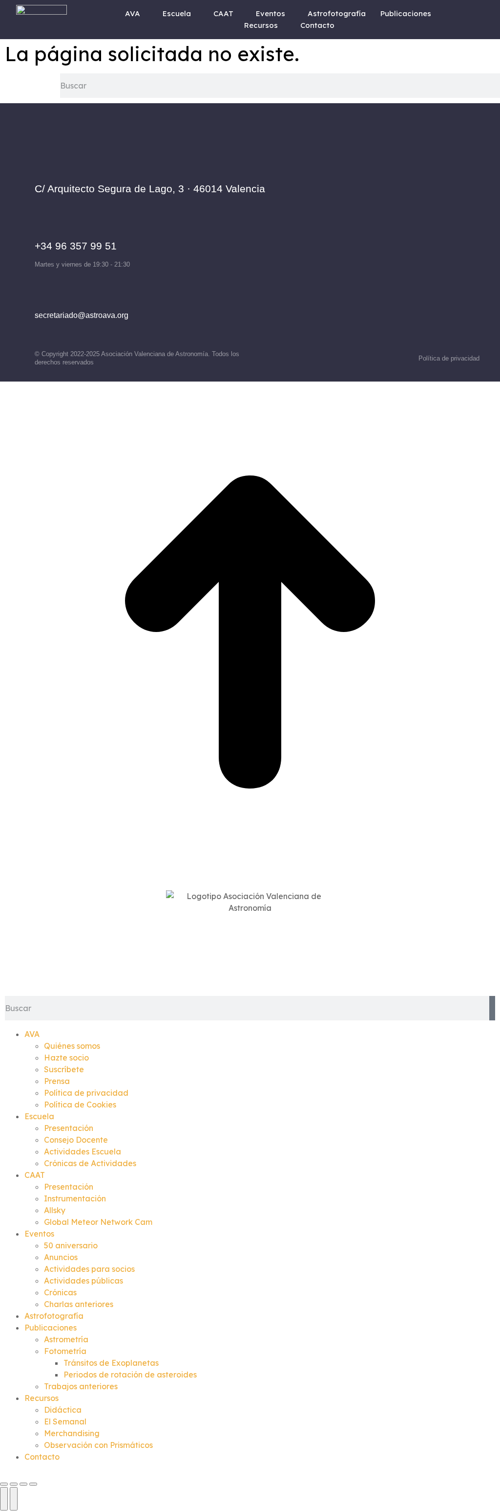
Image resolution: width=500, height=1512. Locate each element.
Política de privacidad (448, 358)
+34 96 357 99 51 (76, 245)
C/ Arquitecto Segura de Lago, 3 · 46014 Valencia (150, 188)
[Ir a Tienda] (250, 879)
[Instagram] (386, 234)
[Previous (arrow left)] (4, 1499)
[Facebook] (359, 234)
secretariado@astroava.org (81, 315)
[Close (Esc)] (4, 1484)
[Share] (14, 1484)
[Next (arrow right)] (14, 1499)
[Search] (492, 1008)
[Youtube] (440, 234)
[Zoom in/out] (33, 1484)
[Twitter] (413, 234)
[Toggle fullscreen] (23, 1484)
